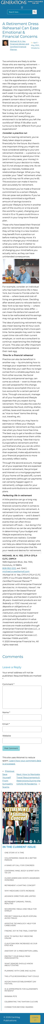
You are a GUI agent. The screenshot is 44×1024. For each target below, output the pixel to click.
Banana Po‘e (11, 996)
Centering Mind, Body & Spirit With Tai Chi (22, 872)
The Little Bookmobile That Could (22, 976)
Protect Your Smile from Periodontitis (17, 957)
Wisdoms (35, 48)
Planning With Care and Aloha (20, 971)
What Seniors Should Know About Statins (19, 964)
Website (6, 735)
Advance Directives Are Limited (20, 896)
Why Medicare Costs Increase (19, 891)
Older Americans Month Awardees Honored (22, 879)
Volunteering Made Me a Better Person (20, 859)
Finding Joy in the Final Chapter (21, 931)
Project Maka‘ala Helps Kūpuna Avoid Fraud (21, 917)
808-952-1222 (9, 568)
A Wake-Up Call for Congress (19, 865)
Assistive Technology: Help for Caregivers (20, 924)
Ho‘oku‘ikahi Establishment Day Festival (20, 983)
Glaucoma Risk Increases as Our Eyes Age (21, 944)
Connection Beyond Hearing (19, 1007)
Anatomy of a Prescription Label (21, 951)
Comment (8, 684)
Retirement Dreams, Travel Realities (18, 903)
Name (6, 712)
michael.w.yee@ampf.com (15, 571)
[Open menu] (22, 7)
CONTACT (35, 1018)
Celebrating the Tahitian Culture (21, 1002)
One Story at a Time (14, 853)
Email (6, 724)
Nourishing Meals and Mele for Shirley (21, 910)
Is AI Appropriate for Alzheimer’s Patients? (21, 990)
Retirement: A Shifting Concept (20, 885)
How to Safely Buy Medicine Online (19, 937)
